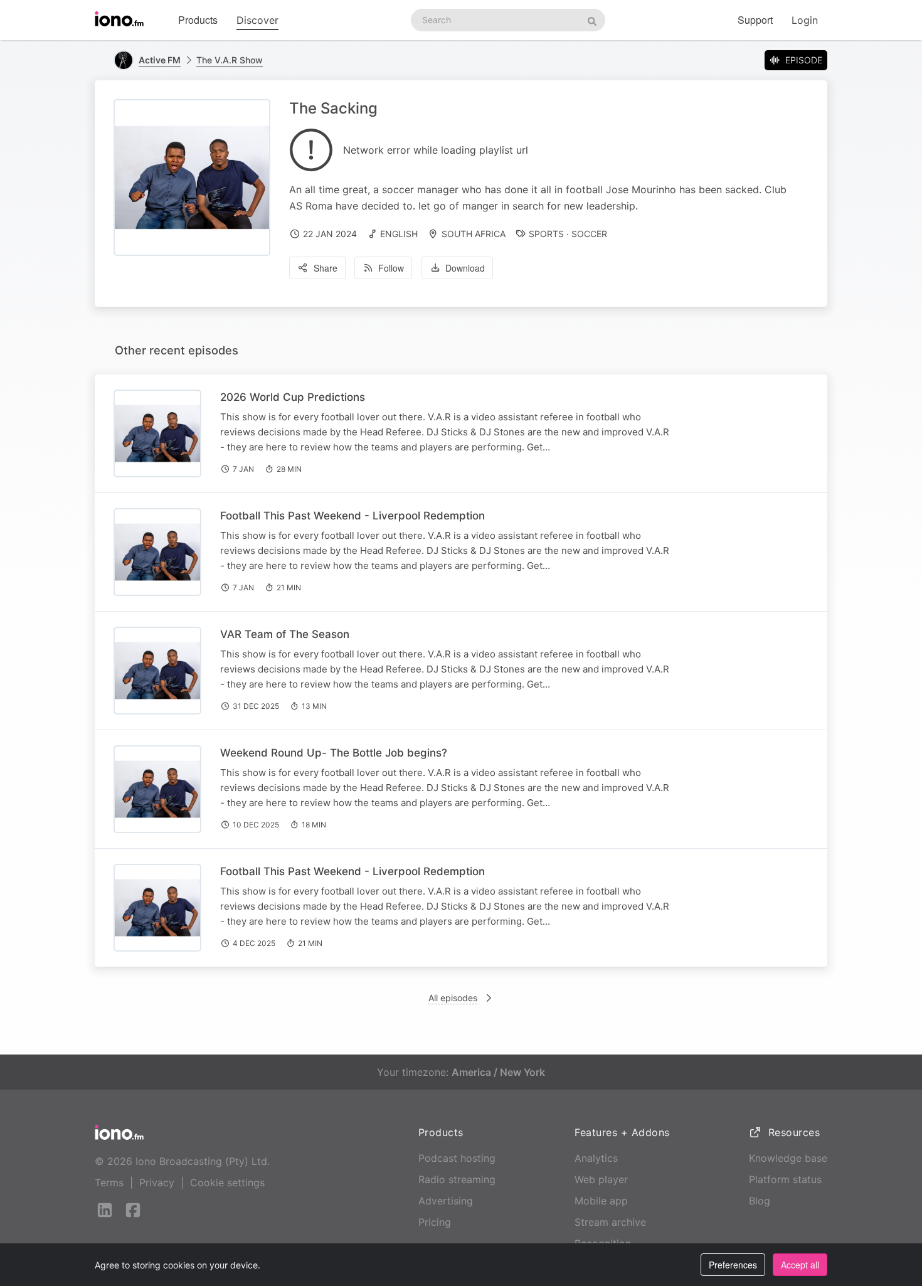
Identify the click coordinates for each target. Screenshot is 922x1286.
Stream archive (610, 1222)
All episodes (452, 997)
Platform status (785, 1179)
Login (805, 20)
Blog (759, 1200)
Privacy (156, 1182)
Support (755, 20)
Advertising (445, 1200)
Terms (109, 1182)
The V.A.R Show (229, 60)
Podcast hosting (456, 1158)
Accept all (800, 1264)
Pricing (434, 1222)
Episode (803, 60)
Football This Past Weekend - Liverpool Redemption (352, 515)
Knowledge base (788, 1158)
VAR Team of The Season (284, 634)
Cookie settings (227, 1182)
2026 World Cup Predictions (292, 397)
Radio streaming (456, 1179)
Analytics (596, 1158)
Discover (257, 20)
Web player (601, 1179)
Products (198, 20)
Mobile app (601, 1200)
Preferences (733, 1264)
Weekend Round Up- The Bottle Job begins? (333, 753)
